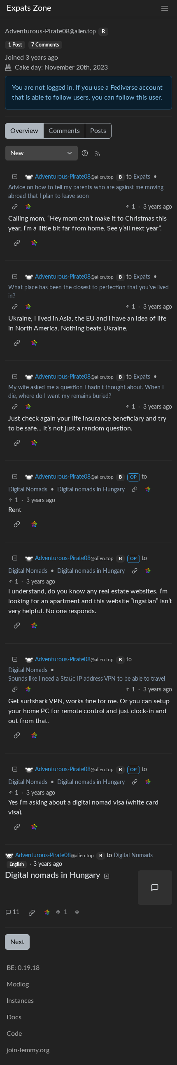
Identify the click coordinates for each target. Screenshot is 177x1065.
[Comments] (155, 887)
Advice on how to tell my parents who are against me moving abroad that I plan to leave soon (85, 192)
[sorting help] (85, 153)
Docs (14, 1017)
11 (16, 912)
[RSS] (97, 153)
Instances (20, 1001)
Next (17, 942)
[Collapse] (14, 177)
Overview (24, 131)
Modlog (18, 984)
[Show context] (14, 207)
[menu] (164, 8)
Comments (64, 131)
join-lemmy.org (28, 1050)
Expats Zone (29, 8)
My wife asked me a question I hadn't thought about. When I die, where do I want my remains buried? (86, 392)
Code (14, 1033)
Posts (98, 131)
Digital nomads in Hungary (91, 490)
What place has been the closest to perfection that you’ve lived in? (88, 292)
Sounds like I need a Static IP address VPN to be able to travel (86, 679)
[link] (28, 207)
